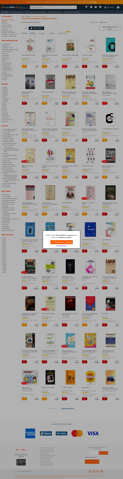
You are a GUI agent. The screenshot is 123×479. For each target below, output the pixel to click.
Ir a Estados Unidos (61, 242)
